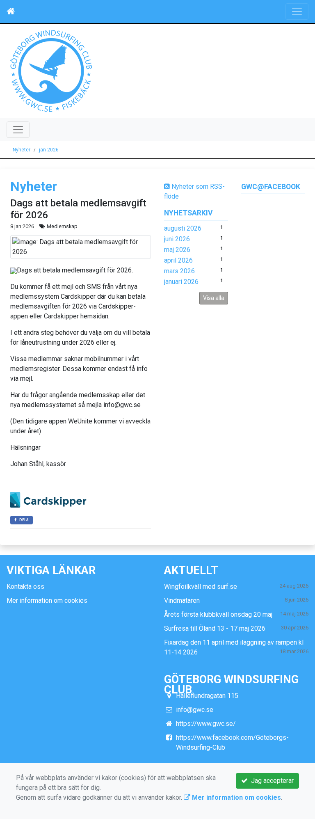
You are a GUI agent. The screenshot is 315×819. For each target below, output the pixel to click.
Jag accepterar (271, 781)
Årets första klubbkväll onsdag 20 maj (218, 614)
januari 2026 (181, 282)
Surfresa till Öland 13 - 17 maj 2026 (214, 628)
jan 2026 (49, 150)
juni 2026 (177, 239)
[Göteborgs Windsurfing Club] (51, 70)
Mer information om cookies (47, 600)
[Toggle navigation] (296, 11)
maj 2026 (177, 250)
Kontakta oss (25, 586)
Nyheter (21, 150)
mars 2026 (179, 271)
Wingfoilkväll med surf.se (200, 586)
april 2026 (178, 260)
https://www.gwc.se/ (206, 723)
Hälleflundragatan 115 (207, 696)
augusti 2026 (182, 228)
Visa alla (213, 298)
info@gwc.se (194, 710)
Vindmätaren (182, 600)
